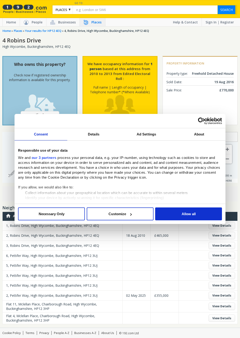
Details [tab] (93, 134)
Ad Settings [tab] (146, 134)
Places (96, 22)
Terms (30, 333)
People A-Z (61, 333)
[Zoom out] (227, 159)
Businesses (67, 22)
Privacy (44, 333)
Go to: (79, 3)
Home (11, 22)
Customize (117, 214)
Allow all (189, 214)
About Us (107, 333)
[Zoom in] (227, 149)
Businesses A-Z (85, 333)
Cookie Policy (11, 333)
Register (227, 22)
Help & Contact (185, 22)
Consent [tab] (41, 134)
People (37, 22)
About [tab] (199, 134)
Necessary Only (51, 214)
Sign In (211, 22)
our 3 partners (44, 158)
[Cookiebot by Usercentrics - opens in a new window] (201, 120)
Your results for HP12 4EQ (43, 31)
